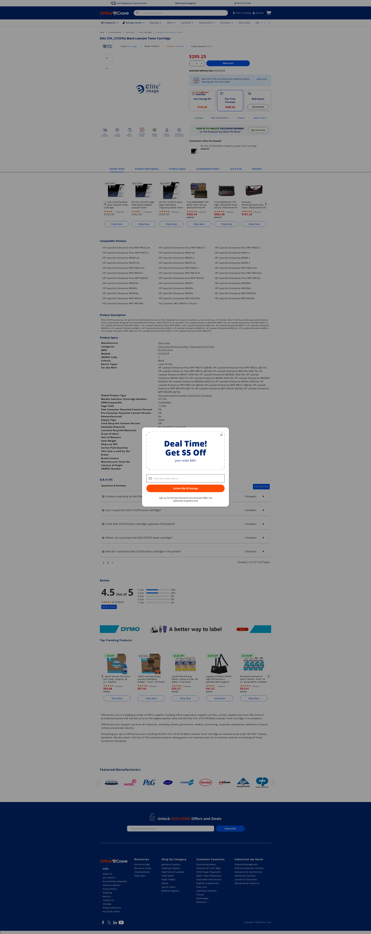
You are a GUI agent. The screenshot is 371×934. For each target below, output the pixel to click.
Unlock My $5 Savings (185, 488)
